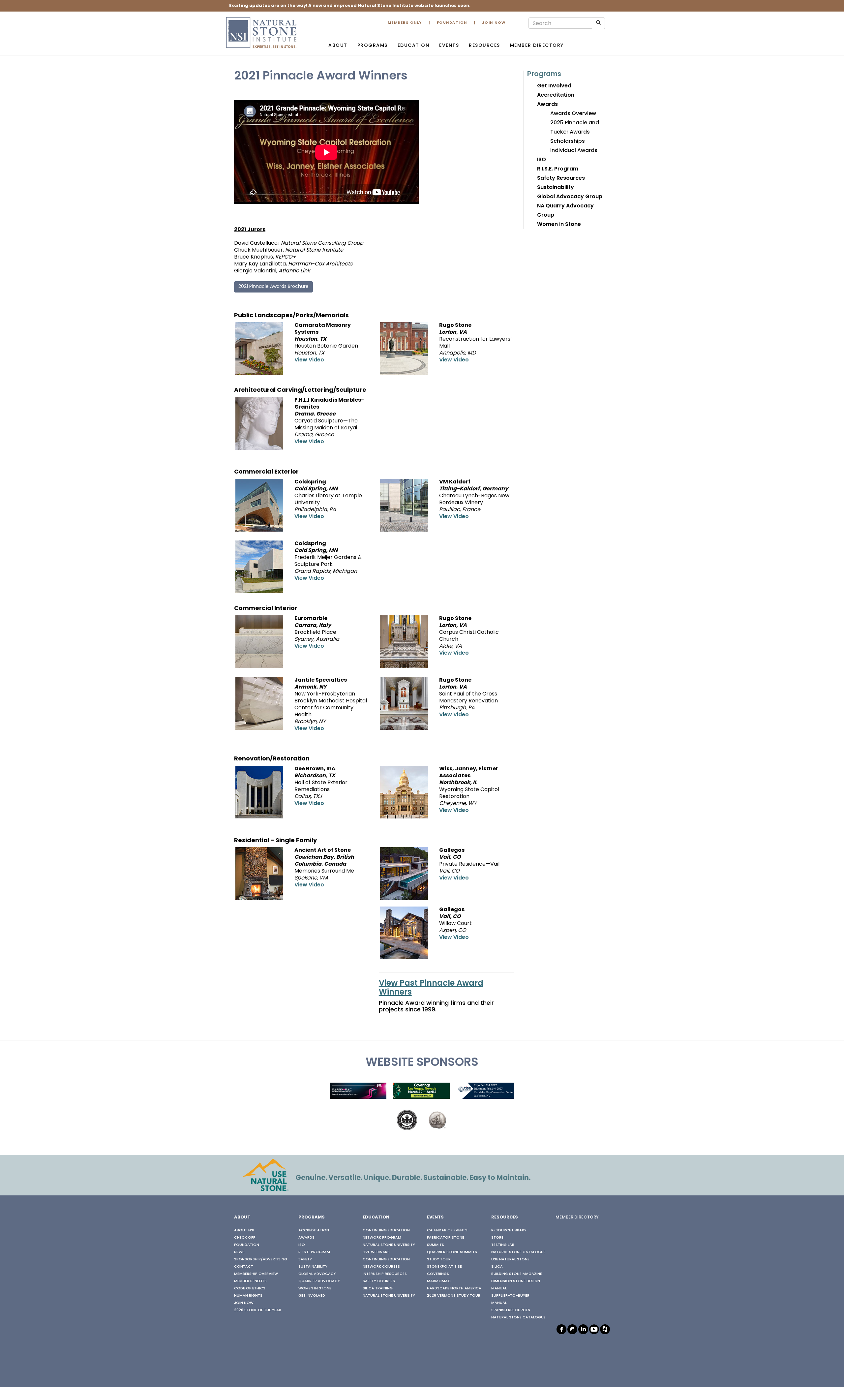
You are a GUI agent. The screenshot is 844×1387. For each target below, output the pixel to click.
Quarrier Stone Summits (452, 1252)
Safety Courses (379, 1281)
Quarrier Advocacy (319, 1281)
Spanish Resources (510, 1310)
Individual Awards (573, 150)
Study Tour (439, 1259)
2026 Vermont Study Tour (453, 1296)
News (239, 1252)
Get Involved (554, 86)
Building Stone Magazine (516, 1274)
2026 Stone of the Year (257, 1310)
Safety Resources (561, 178)
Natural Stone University (389, 1245)
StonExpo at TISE (444, 1267)
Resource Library (509, 1230)
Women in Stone (559, 224)
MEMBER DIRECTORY (577, 1217)
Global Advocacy (317, 1274)
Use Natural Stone (510, 1259)
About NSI (244, 1230)
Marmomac (439, 1281)
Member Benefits (250, 1281)
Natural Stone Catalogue (518, 1252)
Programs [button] (372, 45)
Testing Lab (502, 1245)
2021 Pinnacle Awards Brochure (273, 287)
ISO (541, 160)
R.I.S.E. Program (557, 169)
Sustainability (555, 187)
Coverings (438, 1274)
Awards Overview (573, 113)
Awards (547, 104)
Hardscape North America (454, 1288)
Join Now (494, 23)
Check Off (244, 1238)
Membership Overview (256, 1274)
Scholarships (567, 141)
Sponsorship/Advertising (260, 1259)
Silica (497, 1267)
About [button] (337, 45)
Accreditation (555, 95)
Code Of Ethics (249, 1288)
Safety (305, 1259)
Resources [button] (484, 45)
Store (497, 1238)
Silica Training (378, 1288)
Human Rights (248, 1296)
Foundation (452, 23)
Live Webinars (376, 1252)
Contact (243, 1267)
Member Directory (537, 45)
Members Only (405, 23)
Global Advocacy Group (569, 197)
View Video (309, 360)
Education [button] (414, 45)
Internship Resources (385, 1274)
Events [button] (449, 45)
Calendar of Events (447, 1230)
